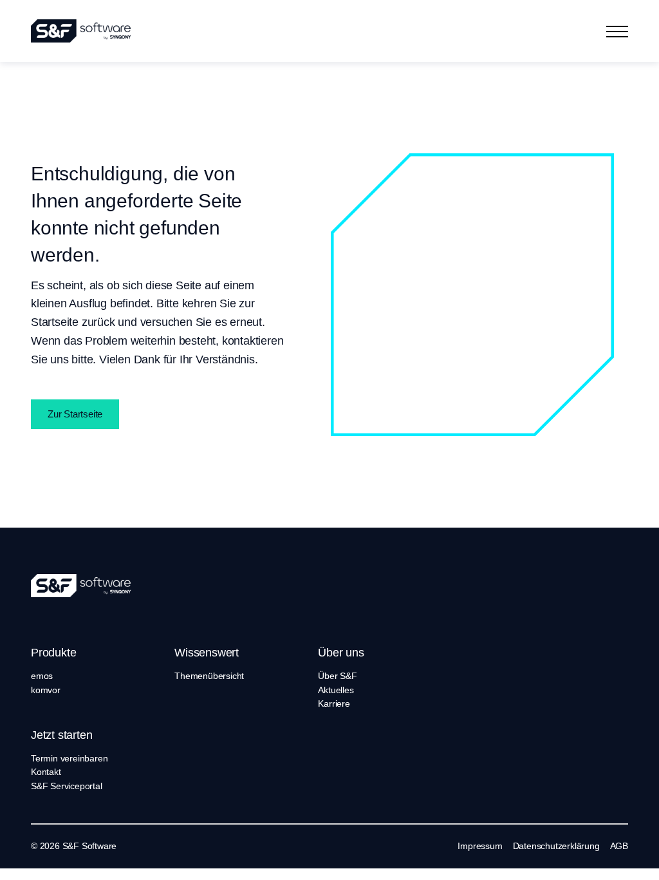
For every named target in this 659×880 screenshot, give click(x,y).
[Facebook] (404, 846)
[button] (617, 31)
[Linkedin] (386, 846)
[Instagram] (421, 846)
